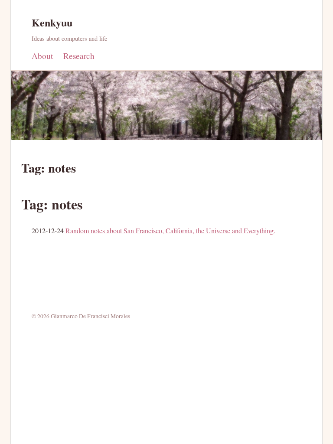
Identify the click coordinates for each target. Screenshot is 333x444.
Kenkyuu (52, 22)
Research (79, 55)
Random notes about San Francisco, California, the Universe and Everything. (170, 230)
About (42, 55)
